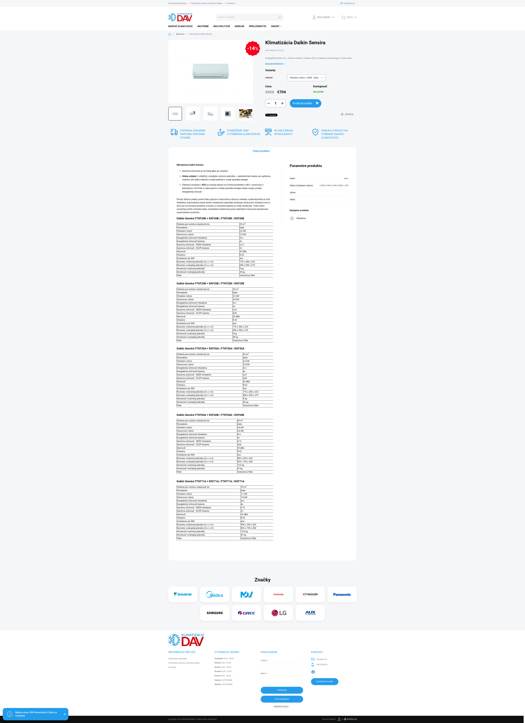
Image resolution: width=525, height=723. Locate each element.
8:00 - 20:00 (224, 658)
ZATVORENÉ (223, 680)
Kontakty (230, 3)
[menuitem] (181, 26)
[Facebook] (313, 671)
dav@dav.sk (322, 659)
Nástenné (301, 218)
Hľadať (280, 17)
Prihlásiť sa (282, 690)
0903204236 (322, 664)
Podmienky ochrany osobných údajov (207, 3)
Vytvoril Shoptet (329, 719)
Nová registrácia (282, 699)
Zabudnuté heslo (281, 706)
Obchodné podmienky (177, 3)
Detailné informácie (274, 64)
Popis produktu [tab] (261, 150)
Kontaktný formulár (324, 681)
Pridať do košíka (302, 103)
